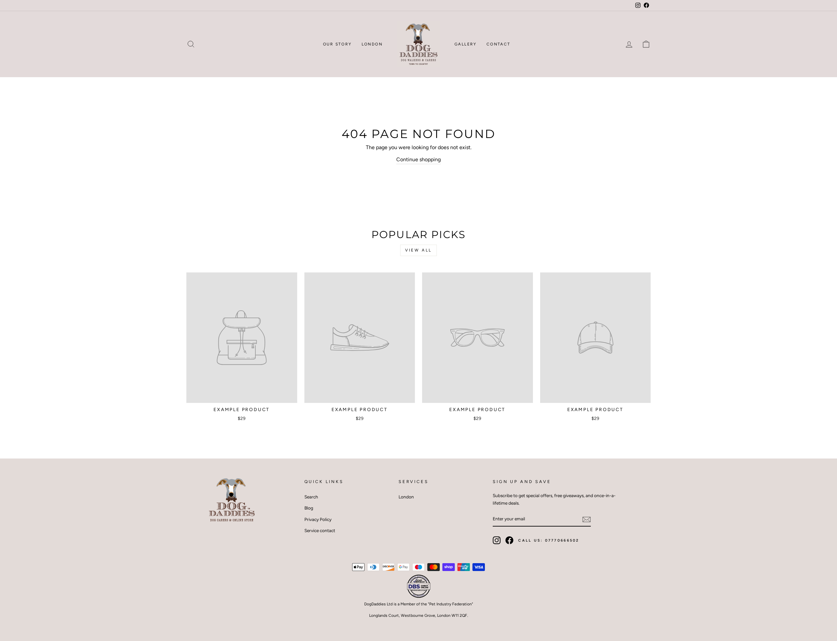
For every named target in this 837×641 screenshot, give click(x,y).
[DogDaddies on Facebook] (509, 540)
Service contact (319, 530)
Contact (499, 44)
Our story (337, 44)
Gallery (465, 44)
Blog (308, 508)
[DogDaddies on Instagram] (497, 540)
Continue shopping (418, 159)
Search (311, 496)
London (372, 44)
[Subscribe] (586, 519)
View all (418, 250)
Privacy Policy (318, 519)
